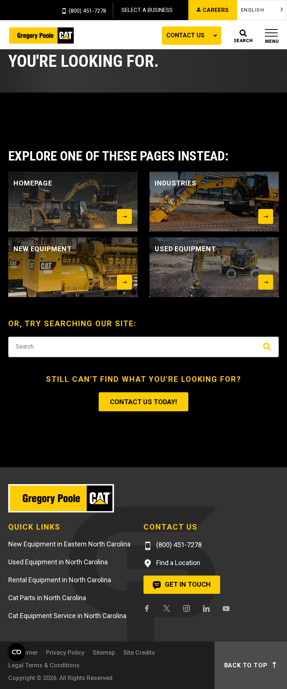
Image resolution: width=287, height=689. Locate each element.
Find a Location (177, 563)
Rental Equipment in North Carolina (59, 580)
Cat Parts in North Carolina (47, 598)
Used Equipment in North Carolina (58, 562)
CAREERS (216, 10)
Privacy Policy (65, 652)
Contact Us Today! (143, 402)
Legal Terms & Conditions (44, 665)
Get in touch (187, 584)
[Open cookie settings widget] (16, 652)
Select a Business (147, 10)
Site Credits (139, 652)
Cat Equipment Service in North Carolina (67, 616)
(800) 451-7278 (87, 11)
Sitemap (104, 652)
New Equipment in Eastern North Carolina (69, 544)
